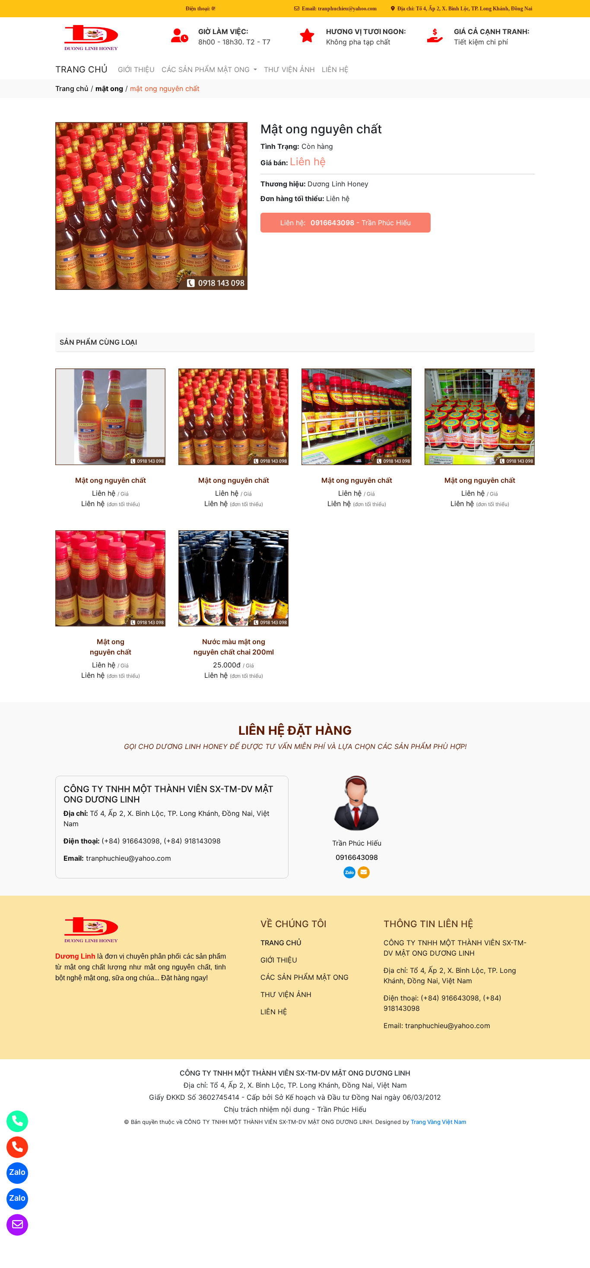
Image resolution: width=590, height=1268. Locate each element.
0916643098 (332, 222)
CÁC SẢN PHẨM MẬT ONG (207, 69)
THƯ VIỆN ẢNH (289, 69)
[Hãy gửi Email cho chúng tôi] (12, 1225)
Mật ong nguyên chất (110, 480)
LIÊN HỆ (335, 69)
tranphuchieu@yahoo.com (128, 858)
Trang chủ (72, 88)
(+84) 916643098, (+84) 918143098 (161, 841)
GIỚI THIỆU (136, 69)
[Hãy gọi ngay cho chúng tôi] (12, 1147)
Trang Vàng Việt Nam (438, 1121)
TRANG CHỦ (81, 69)
